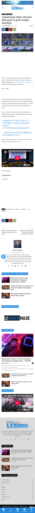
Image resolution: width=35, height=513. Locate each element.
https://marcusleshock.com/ (17, 252)
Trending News (9, 14)
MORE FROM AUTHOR (21, 273)
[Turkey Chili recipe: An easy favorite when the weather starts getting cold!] (6, 287)
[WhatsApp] (14, 29)
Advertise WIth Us (24, 506)
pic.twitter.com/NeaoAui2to (16, 128)
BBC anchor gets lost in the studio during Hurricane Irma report (9, 232)
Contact (31, 506)
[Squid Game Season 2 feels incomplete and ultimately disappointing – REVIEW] (6, 280)
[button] (2, 8)
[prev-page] (3, 302)
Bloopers (17, 209)
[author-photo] (17, 248)
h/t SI (18, 141)
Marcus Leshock (6, 25)
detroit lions (23, 209)
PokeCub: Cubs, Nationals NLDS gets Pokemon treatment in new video (26, 232)
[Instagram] (12, 266)
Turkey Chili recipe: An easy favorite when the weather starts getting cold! (22, 287)
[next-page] (5, 302)
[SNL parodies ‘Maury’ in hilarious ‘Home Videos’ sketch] (6, 295)
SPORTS (4, 211)
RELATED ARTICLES (8, 273)
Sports (3, 14)
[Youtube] (26, 266)
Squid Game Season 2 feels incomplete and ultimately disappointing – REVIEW (19, 280)
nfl (28, 209)
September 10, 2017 (11, 135)
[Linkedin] (15, 266)
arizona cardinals (10, 209)
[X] (7, 29)
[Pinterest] (10, 29)
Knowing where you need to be (24, 82)
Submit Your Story (6, 506)
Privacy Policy (15, 506)
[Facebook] (3, 29)
